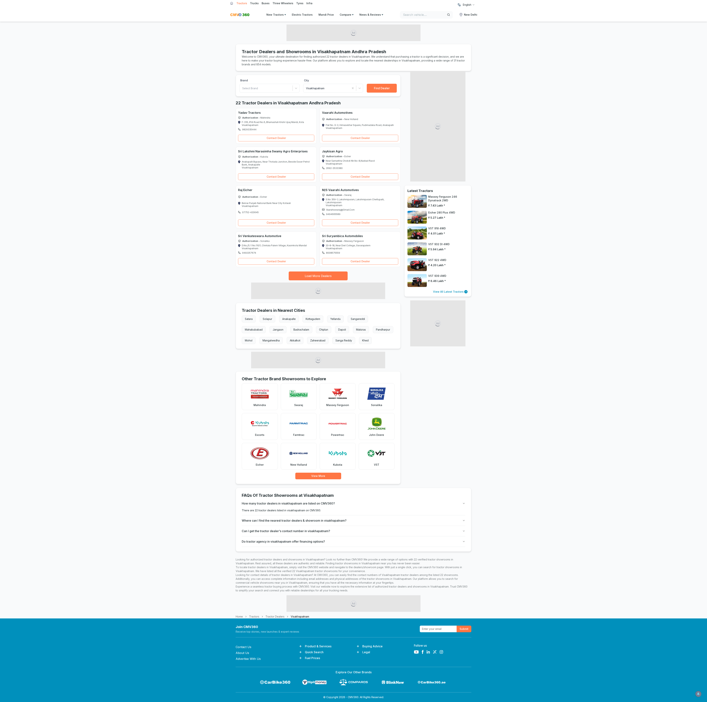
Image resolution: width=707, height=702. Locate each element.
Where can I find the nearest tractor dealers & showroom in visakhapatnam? (294, 520)
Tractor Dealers (274, 616)
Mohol (248, 340)
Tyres (299, 3)
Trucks (254, 3)
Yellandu (335, 318)
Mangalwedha (271, 340)
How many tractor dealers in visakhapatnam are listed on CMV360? (288, 503)
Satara (249, 318)
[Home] (240, 15)
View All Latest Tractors (448, 291)
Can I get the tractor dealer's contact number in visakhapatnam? (286, 531)
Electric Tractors (302, 14)
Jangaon (278, 329)
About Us (242, 653)
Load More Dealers (318, 276)
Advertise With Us (248, 659)
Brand (244, 80)
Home (239, 616)
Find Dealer (382, 88)
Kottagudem (313, 318)
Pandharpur (383, 329)
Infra (309, 3)
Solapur (267, 318)
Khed (365, 340)
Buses (266, 3)
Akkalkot (295, 340)
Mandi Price (326, 14)
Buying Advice (372, 646)
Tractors (241, 3)
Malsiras (361, 329)
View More (318, 475)
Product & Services (318, 646)
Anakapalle (289, 318)
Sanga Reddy (343, 340)
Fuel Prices (312, 658)
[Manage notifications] (698, 694)
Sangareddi (358, 318)
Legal (366, 652)
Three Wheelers (282, 3)
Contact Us (243, 647)
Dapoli (342, 329)
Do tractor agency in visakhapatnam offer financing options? (283, 541)
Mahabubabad (254, 329)
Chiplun (323, 329)
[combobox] (469, 4)
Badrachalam (301, 329)
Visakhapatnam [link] (300, 616)
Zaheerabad (317, 340)
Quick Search (314, 652)
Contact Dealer (276, 138)
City (306, 80)
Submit (464, 628)
